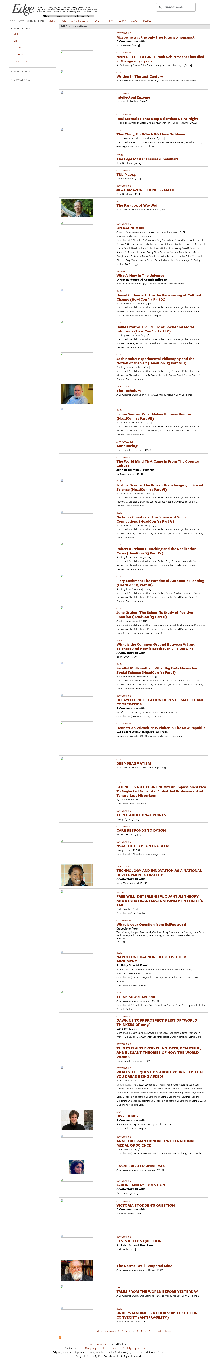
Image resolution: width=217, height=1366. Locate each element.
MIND (118, 201)
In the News (109, 1348)
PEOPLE (147, 20)
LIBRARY (122, 20)
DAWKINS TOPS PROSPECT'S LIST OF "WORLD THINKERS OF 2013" (156, 1022)
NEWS (111, 20)
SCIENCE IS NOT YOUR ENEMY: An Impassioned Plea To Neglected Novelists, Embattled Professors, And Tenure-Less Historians (161, 791)
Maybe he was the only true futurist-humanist (155, 37)
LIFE (118, 1287)
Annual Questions (125, 441)
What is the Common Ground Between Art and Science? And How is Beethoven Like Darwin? (155, 646)
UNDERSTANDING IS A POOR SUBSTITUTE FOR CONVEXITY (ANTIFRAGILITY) (157, 1315)
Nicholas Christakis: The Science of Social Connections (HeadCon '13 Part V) (151, 519)
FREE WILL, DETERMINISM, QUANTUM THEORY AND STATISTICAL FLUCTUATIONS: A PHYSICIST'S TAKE (159, 900)
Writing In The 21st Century (139, 76)
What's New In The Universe (140, 275)
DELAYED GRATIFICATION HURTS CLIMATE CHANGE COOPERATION (161, 702)
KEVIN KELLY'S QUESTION (139, 1240)
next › (160, 1331)
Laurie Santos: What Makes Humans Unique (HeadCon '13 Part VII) (153, 416)
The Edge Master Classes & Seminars (147, 158)
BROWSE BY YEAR (22, 71)
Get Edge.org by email (134, 1348)
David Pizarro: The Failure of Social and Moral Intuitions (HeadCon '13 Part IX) (155, 329)
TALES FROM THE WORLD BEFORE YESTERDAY (157, 1291)
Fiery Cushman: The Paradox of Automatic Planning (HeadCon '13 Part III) (160, 582)
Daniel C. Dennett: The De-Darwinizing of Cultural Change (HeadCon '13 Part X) (158, 297)
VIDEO (52, 20)
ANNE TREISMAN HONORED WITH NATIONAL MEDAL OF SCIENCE (155, 1143)
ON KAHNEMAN (130, 227)
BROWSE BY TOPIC (22, 28)
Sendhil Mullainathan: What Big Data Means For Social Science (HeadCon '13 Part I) (157, 670)
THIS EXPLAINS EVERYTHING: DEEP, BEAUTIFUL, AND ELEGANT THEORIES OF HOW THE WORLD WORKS (158, 1052)
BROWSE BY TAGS (22, 79)
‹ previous (110, 1331)
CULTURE (120, 72)
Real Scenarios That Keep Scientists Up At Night (157, 118)
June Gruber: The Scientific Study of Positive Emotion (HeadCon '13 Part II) (154, 614)
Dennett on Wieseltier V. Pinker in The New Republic (160, 727)
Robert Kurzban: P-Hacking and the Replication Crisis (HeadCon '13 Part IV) (156, 551)
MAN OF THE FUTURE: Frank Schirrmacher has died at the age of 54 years (160, 59)
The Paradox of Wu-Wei (136, 205)
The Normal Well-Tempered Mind (144, 1265)
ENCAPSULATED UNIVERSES (140, 1165)
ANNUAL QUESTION (80, 20)
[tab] (32, 28)
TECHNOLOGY (122, 386)
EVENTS (99, 20)
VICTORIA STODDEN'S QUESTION (145, 1205)
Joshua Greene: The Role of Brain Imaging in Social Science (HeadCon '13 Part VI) (159, 487)
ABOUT (134, 20)
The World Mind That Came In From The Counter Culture (157, 463)
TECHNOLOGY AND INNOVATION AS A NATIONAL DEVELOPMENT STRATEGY (159, 872)
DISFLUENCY (127, 1116)
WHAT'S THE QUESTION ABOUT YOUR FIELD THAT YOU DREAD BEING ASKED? (160, 1074)
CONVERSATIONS (35, 20)
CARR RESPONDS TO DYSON (141, 830)
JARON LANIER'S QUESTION (140, 1184)
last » (168, 1331)
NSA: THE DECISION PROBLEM (142, 845)
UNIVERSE (120, 271)
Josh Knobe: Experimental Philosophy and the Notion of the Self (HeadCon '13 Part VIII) (155, 360)
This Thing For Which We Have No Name (150, 134)
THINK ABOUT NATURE (136, 996)
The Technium (128, 390)
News (119, 640)
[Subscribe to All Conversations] (60, 1338)
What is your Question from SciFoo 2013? (151, 924)
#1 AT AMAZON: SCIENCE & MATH (145, 189)
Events (119, 154)
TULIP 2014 (126, 174)
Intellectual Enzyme (133, 97)
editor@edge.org (87, 1348)
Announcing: (127, 445)
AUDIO (63, 20)
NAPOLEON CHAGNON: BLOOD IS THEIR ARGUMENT (151, 959)
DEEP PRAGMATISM (133, 763)
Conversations (123, 33)
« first (99, 1331)
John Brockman (97, 1344)
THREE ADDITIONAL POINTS (141, 814)
